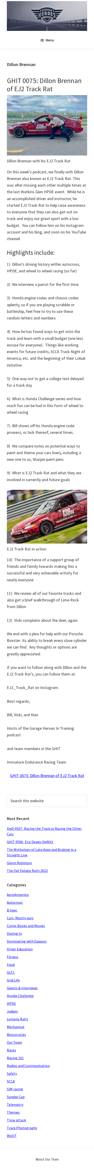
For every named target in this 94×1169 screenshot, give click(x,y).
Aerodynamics (18, 894)
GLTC (11, 972)
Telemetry (15, 1104)
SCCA (11, 1081)
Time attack (16, 1120)
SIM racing (15, 1089)
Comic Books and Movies (26, 925)
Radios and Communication (28, 1065)
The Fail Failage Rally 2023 (27, 870)
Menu (50, 40)
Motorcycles (16, 1034)
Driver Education (20, 949)
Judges (12, 1011)
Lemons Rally (17, 1019)
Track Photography (22, 1128)
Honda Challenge (20, 995)
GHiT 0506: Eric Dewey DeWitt (30, 841)
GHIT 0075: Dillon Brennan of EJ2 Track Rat (44, 84)
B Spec (12, 910)
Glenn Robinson (19, 863)
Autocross (15, 902)
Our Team (14, 1042)
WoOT (12, 1135)
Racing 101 (15, 1058)
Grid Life (13, 980)
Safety (12, 1073)
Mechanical (15, 1026)
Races (11, 1050)
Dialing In (14, 933)
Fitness (12, 957)
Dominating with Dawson (27, 941)
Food (11, 964)
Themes (13, 1112)
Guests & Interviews (22, 988)
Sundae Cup (16, 1096)
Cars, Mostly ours (20, 918)
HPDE (11, 1003)
